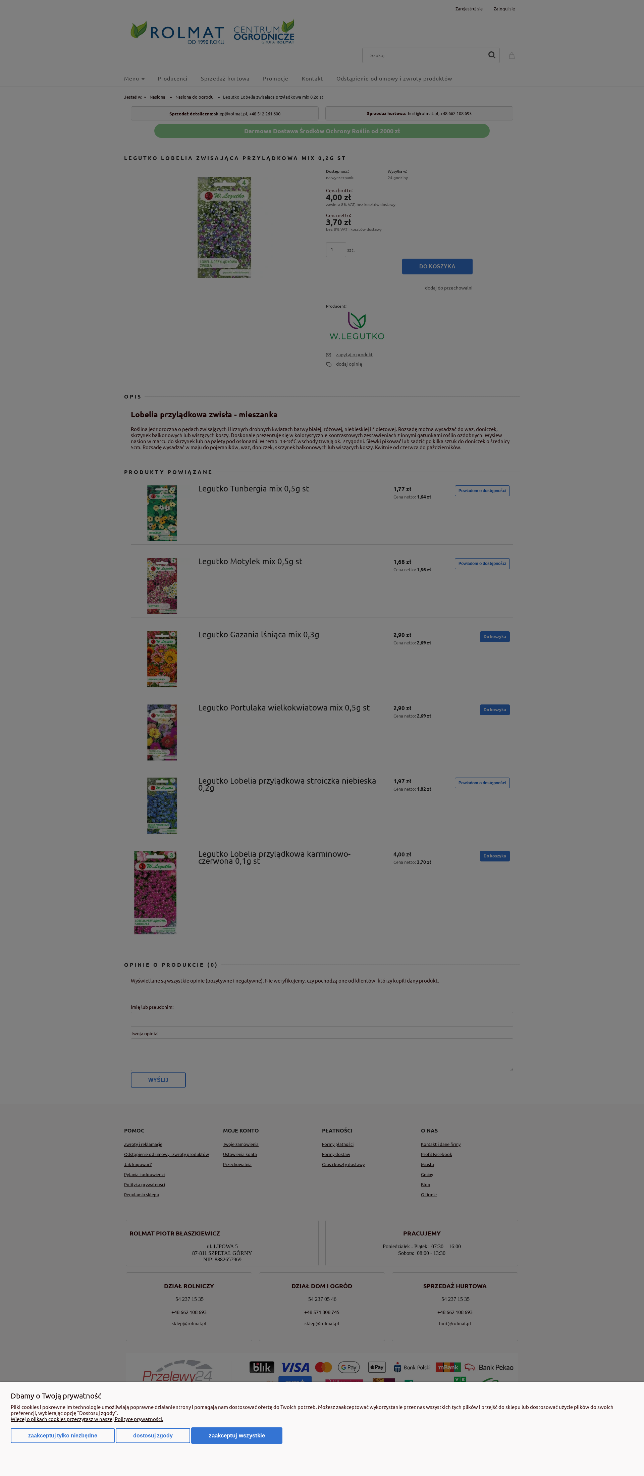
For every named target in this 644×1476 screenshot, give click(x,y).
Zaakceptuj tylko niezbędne (62, 1435)
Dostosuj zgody (153, 1435)
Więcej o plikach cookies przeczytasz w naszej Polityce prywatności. (87, 1419)
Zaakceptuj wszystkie (237, 1435)
